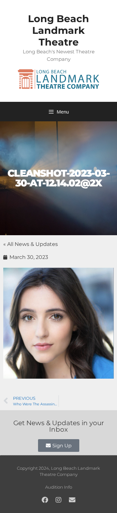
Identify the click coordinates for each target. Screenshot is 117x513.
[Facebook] (45, 500)
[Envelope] (72, 500)
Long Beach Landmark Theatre (58, 30)
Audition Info (58, 487)
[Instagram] (58, 500)
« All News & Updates (30, 244)
